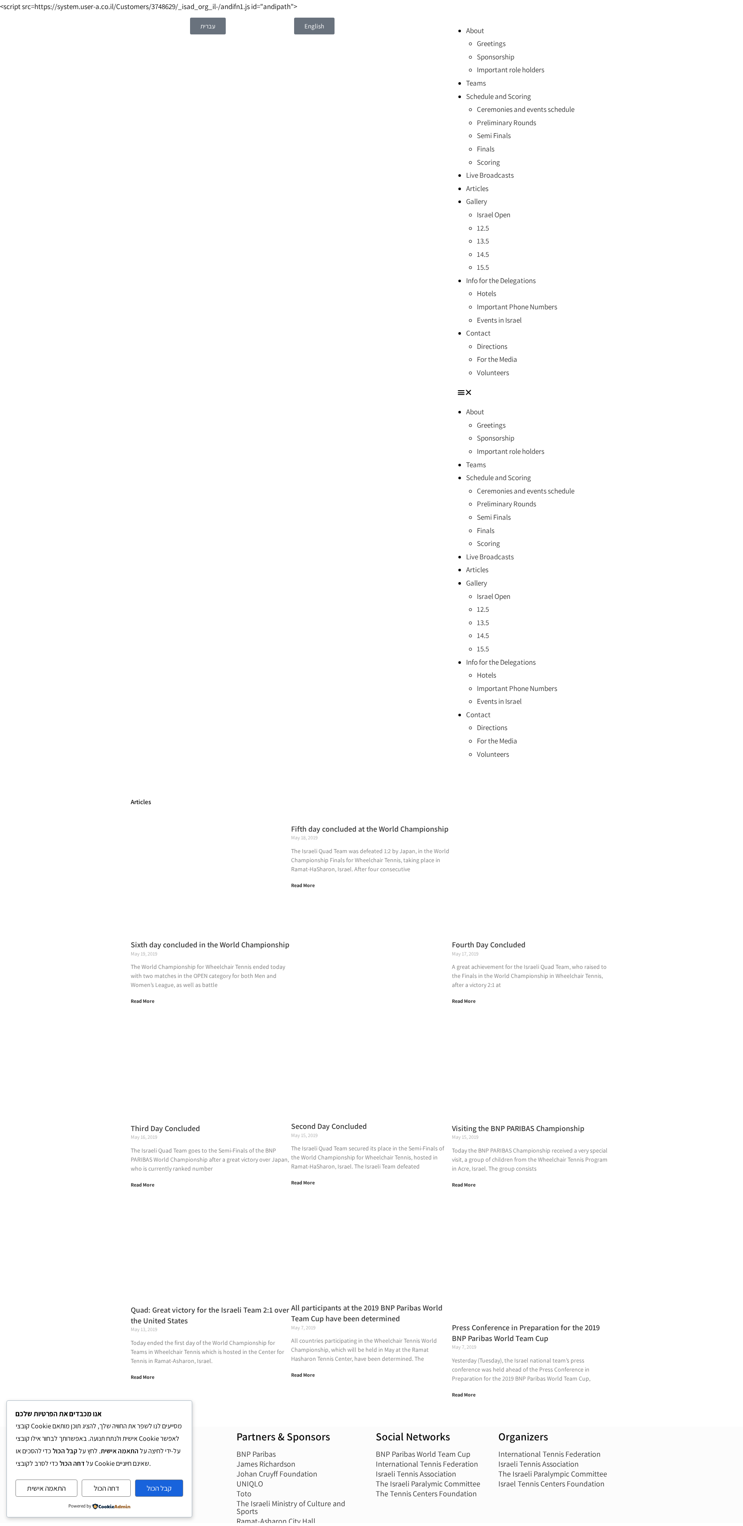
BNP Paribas (256, 1454)
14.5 (483, 254)
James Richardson (265, 1464)
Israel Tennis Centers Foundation (551, 1484)
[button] (534, 392)
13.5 (483, 241)
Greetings (491, 43)
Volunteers (493, 372)
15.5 (483, 267)
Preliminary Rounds (506, 122)
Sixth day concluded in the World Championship (210, 945)
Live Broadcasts (490, 175)
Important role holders (510, 69)
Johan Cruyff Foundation (276, 1474)
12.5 (483, 228)
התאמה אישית (46, 1488)
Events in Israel (499, 320)
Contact (478, 333)
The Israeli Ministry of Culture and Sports (290, 1507)
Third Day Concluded (165, 1128)
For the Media (497, 359)
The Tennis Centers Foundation (426, 1493)
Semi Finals (494, 135)
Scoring (488, 162)
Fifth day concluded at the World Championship (369, 829)
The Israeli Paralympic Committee (552, 1474)
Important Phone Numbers (517, 306)
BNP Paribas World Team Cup (423, 1454)
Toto (244, 1493)
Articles (477, 188)
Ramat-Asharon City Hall (276, 1521)
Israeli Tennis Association (416, 1474)
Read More (142, 1001)
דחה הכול (106, 1488)
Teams (476, 83)
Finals (485, 149)
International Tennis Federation (427, 1464)
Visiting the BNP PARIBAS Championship (518, 1128)
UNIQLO (249, 1484)
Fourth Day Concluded (488, 945)
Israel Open (493, 214)
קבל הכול (159, 1488)
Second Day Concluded (329, 1126)
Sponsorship (495, 57)
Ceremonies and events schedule (525, 109)
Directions (492, 346)
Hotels (486, 293)
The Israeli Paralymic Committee (428, 1484)
